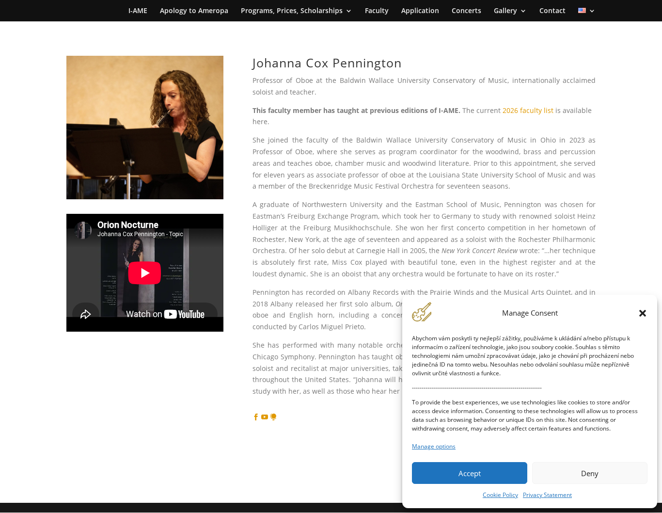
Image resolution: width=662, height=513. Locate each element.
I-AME (137, 11)
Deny (590, 473)
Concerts (466, 11)
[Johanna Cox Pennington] (144, 196)
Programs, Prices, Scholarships (292, 11)
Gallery (505, 11)
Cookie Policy (500, 495)
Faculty (377, 11)
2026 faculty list (528, 110)
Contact (552, 11)
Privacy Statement (547, 495)
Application (420, 11)
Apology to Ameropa (194, 11)
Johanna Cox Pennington (327, 62)
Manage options (434, 446)
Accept (469, 473)
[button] (642, 313)
